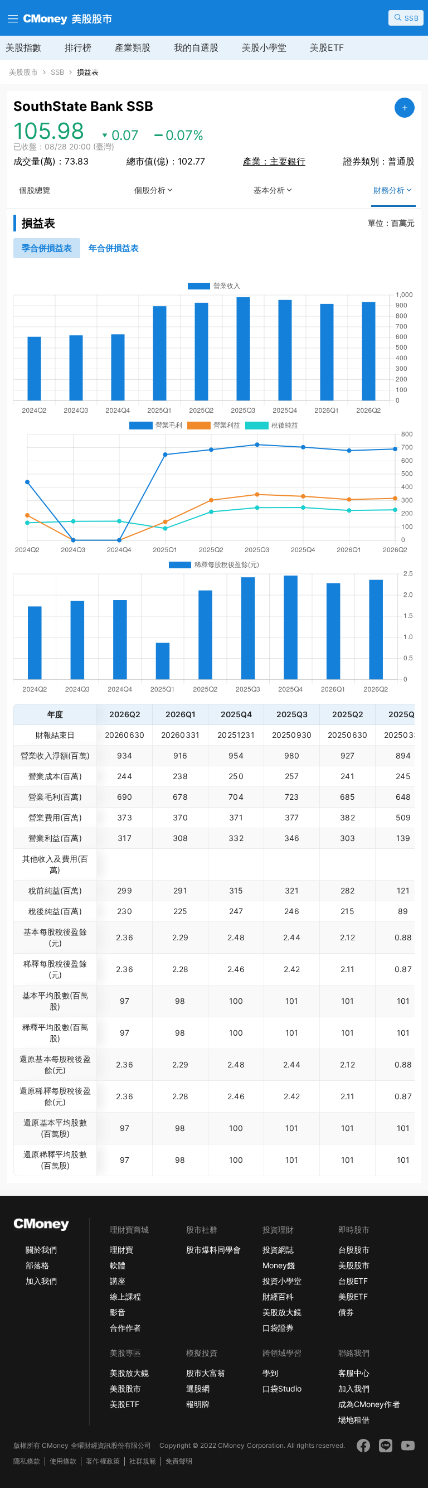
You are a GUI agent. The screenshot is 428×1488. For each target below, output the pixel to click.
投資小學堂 (281, 1281)
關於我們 (41, 1249)
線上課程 (125, 1296)
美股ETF (327, 47)
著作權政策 (102, 1461)
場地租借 (353, 1419)
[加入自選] (405, 108)
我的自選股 (196, 47)
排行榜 (78, 47)
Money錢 (278, 1265)
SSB (57, 72)
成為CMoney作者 (369, 1404)
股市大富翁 (205, 1373)
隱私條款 (26, 1461)
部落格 (37, 1265)
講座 (117, 1281)
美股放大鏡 (281, 1312)
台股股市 (353, 1249)
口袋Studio (281, 1388)
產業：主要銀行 (274, 161)
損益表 (88, 72)
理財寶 (121, 1249)
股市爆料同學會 (213, 1249)
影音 (117, 1312)
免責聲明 (179, 1461)
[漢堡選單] (11, 18)
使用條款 (63, 1461)
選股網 (198, 1388)
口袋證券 (278, 1327)
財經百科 (278, 1296)
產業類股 (132, 47)
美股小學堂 (264, 47)
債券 (346, 1312)
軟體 (117, 1265)
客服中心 (353, 1373)
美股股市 (23, 72)
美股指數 (23, 47)
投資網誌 (278, 1249)
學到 (270, 1373)
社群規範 (142, 1461)
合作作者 (125, 1327)
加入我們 (41, 1281)
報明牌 (198, 1404)
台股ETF (353, 1281)
